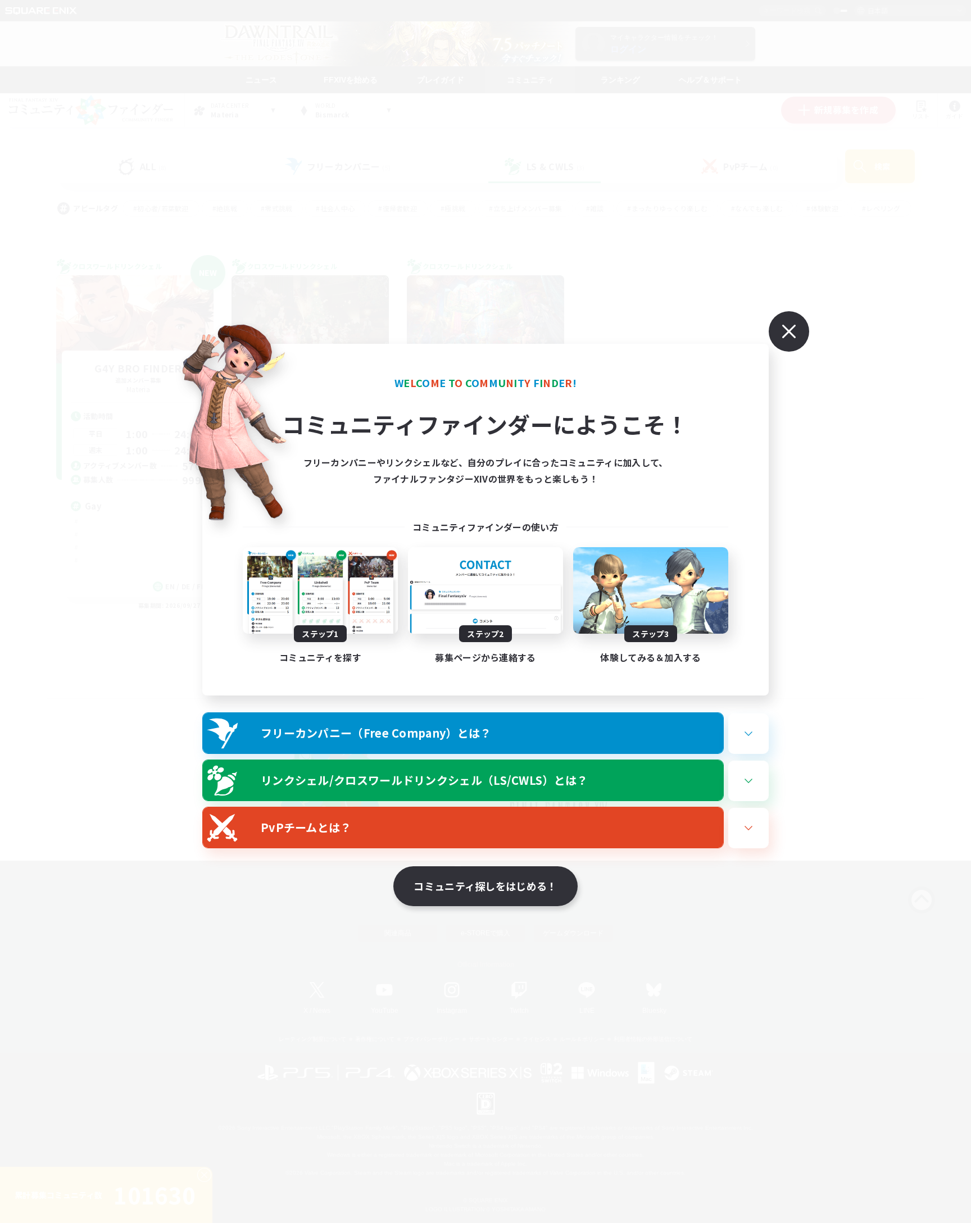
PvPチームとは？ (306, 827)
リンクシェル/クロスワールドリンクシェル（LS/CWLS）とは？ (424, 780)
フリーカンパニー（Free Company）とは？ (376, 733)
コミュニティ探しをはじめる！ (485, 886)
